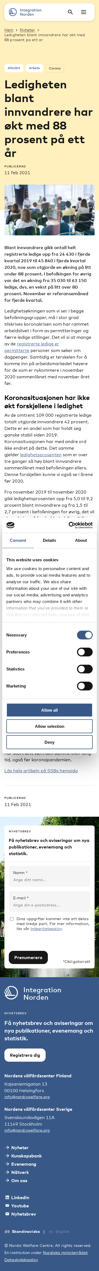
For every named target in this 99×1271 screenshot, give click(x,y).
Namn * (20, 872)
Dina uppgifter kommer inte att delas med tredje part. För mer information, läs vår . (52, 923)
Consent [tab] (18, 540)
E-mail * (21, 897)
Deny (49, 742)
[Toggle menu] (83, 12)
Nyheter (27, 29)
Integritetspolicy (46, 928)
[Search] (70, 12)
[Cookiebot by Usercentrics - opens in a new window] (70, 525)
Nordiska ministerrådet (65, 1252)
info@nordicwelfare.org (27, 1096)
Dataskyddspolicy (21, 1259)
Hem (8, 29)
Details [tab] (49, 540)
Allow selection (49, 726)
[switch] (85, 652)
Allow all (49, 710)
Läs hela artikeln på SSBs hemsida (41, 770)
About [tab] (81, 540)
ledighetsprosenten (41, 454)
